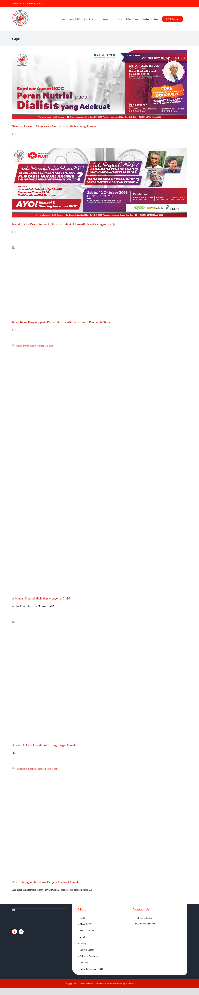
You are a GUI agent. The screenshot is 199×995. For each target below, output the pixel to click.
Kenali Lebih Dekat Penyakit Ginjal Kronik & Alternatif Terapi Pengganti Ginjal (64, 224)
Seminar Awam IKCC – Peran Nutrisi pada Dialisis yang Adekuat (54, 126)
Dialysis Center (87, 950)
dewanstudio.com (113, 983)
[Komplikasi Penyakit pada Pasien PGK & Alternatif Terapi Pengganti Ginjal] (99, 280)
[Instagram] (21, 931)
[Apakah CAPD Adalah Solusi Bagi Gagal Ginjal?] (99, 679)
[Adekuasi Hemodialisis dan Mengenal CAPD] (99, 468)
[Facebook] (14, 931)
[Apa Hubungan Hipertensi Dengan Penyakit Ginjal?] (99, 821)
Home (82, 918)
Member (83, 937)
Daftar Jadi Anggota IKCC (92, 969)
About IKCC (86, 924)
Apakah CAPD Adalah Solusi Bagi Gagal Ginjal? (44, 745)
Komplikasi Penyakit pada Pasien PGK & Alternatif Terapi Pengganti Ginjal (61, 322)
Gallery (83, 943)
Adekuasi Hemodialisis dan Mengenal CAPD (41, 598)
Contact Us (85, 962)
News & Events (87, 930)
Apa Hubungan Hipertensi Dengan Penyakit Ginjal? (45, 882)
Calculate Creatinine (89, 956)
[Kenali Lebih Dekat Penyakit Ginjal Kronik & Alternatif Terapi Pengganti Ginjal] (99, 182)
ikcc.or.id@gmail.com (34, 3)
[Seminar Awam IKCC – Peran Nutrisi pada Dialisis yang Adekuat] (99, 84)
